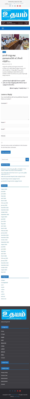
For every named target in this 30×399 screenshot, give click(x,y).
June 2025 (3, 221)
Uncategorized (4, 282)
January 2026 (4, 205)
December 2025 (4, 207)
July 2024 (3, 246)
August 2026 (4, 189)
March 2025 (4, 228)
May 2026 (3, 196)
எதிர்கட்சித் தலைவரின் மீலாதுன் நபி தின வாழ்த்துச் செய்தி (13, 176)
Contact (3, 357)
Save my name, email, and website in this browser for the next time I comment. (14, 146)
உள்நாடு (4, 52)
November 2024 (5, 237)
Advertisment (4, 378)
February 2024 (4, 258)
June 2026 (3, 193)
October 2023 (4, 267)
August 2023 (4, 269)
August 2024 (4, 244)
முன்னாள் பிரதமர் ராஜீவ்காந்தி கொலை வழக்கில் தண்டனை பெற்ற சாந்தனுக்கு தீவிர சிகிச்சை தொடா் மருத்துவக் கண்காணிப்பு (15, 82)
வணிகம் (3, 294)
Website (3, 136)
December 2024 (4, 235)
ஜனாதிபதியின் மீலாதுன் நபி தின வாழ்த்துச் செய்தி (11, 181)
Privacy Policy (4, 372)
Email (3, 129)
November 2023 (5, 265)
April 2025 (3, 226)
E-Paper (3, 280)
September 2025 (5, 214)
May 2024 (3, 251)
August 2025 (4, 216)
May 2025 (3, 223)
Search (27, 159)
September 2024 (5, 242)
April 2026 (3, 198)
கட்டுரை (2, 289)
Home (2, 331)
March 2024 (4, 256)
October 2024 (4, 239)
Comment (4, 103)
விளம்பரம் (3, 296)
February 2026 (4, 203)
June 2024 (3, 249)
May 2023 (3, 272)
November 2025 (5, 210)
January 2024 (4, 260)
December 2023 (4, 263)
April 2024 (3, 253)
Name (3, 122)
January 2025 (4, 233)
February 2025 (4, 230)
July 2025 (3, 219)
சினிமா (2, 291)
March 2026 (4, 200)
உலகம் (2, 285)
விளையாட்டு (3, 298)
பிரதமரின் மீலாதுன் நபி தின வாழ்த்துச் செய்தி (10, 178)
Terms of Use (4, 375)
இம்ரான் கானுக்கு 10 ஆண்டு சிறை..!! (18, 88)
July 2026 (3, 191)
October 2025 (4, 212)
